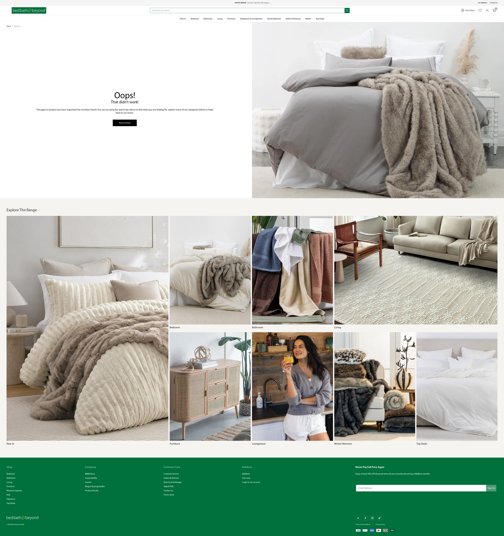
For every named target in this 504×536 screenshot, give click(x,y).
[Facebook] (365, 518)
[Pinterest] (358, 518)
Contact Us (493, 3)
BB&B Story (90, 474)
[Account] (487, 10)
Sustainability (91, 478)
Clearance (11, 499)
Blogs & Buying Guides (95, 486)
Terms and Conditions (363, 524)
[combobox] (247, 10)
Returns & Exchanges (173, 482)
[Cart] (494, 10)
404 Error (17, 26)
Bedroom (11, 474)
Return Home (124, 123)
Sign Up (491, 488)
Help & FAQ (169, 486)
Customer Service (171, 474)
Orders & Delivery (171, 478)
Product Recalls (91, 490)
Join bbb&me (482, 3)
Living (9, 482)
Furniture (11, 486)
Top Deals (11, 503)
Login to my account (251, 482)
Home (9, 26)
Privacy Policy (380, 524)
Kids (8, 495)
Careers (88, 482)
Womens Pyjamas (14, 490)
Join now (246, 478)
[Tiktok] (379, 518)
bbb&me (246, 474)
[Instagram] (372, 518)
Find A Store (169, 495)
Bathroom (11, 478)
